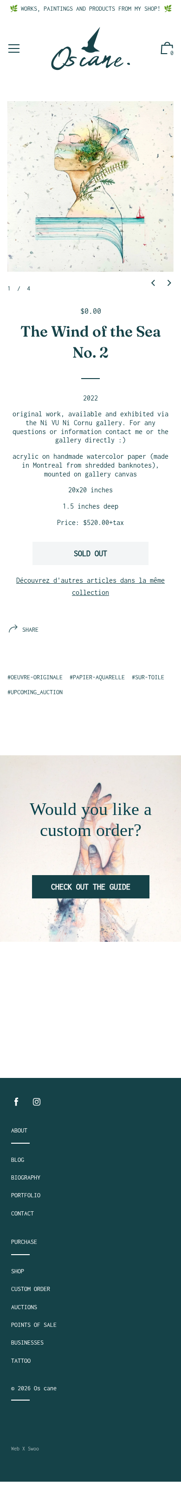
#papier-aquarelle (97, 677)
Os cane (45, 1388)
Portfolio (25, 1195)
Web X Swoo (25, 1448)
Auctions (24, 1307)
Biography (25, 1177)
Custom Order (30, 1288)
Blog (17, 1159)
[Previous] (153, 283)
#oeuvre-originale (35, 677)
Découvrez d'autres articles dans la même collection (90, 586)
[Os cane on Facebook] (16, 1102)
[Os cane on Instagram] (37, 1102)
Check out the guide (90, 887)
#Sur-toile (148, 677)
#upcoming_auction (35, 692)
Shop (17, 1271)
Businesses (27, 1342)
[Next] (169, 283)
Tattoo (21, 1360)
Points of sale (34, 1324)
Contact (22, 1213)
